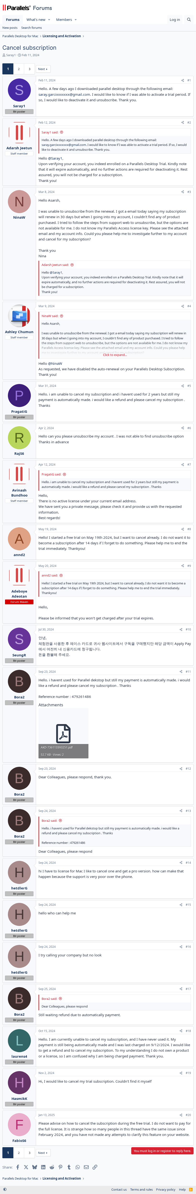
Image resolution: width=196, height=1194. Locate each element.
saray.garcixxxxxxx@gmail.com (64, 94)
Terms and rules (141, 1189)
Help (182, 1189)
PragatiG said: (51, 474)
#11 (188, 672)
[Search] (189, 19)
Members (64, 19)
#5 (189, 386)
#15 (188, 905)
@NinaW (55, 363)
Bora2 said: (49, 820)
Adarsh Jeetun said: (55, 265)
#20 (188, 1115)
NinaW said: (50, 316)
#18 (188, 1031)
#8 (189, 529)
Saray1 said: (50, 132)
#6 (189, 428)
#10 (188, 629)
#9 (189, 566)
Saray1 (11, 55)
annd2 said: (50, 575)
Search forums (31, 27)
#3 (189, 192)
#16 (188, 947)
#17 (188, 989)
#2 (189, 122)
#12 (188, 769)
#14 (188, 863)
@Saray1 (55, 158)
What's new (36, 19)
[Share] (183, 80)
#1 (189, 80)
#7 (189, 464)
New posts (9, 27)
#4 (189, 306)
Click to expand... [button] (115, 355)
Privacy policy (165, 1189)
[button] (49, 19)
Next (41, 69)
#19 (188, 1073)
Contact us (119, 1189)
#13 (188, 811)
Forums (12, 19)
